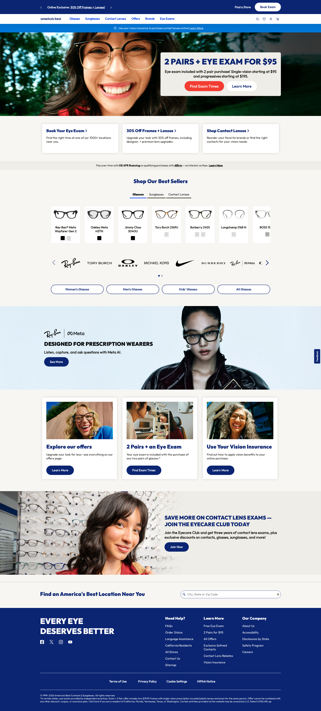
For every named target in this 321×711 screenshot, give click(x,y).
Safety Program (252, 645)
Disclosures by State (255, 639)
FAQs (169, 626)
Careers (247, 652)
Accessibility (250, 632)
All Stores (171, 652)
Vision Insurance (214, 662)
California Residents (178, 645)
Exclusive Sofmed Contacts (215, 647)
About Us (248, 626)
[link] (51, 19)
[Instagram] (61, 642)
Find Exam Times (204, 86)
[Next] (267, 262)
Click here (94, 701)
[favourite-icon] (264, 19)
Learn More (92, 7)
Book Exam (268, 7)
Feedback (317, 356)
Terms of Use (118, 681)
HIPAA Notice (206, 681)
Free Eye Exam (214, 626)
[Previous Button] (41, 7)
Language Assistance (179, 639)
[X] (51, 642)
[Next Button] (111, 7)
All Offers (210, 639)
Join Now (176, 547)
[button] (238, 7)
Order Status (174, 632)
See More (56, 362)
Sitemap (170, 665)
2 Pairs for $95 (213, 632)
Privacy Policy (147, 681)
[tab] (138, 194)
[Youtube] (70, 642)
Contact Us (172, 658)
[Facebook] (42, 642)
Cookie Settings (177, 681)
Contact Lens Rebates (218, 656)
